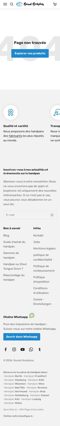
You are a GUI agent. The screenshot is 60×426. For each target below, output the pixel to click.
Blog (6, 235)
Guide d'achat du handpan (14, 244)
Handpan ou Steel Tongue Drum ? (15, 266)
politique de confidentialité (42, 257)
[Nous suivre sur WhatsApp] (31, 349)
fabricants (15, 135)
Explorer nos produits (30, 53)
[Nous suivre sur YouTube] (22, 349)
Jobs (36, 242)
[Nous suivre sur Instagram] (14, 349)
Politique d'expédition (41, 279)
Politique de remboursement (44, 268)
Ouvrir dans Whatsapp (21, 336)
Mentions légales (44, 248)
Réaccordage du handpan (13, 277)
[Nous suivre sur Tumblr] (39, 349)
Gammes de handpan (11, 255)
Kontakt (38, 235)
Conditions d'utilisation (41, 290)
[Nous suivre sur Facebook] (5, 349)
